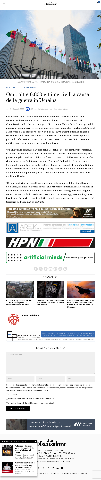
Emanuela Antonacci (40, 109)
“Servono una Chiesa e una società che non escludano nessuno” (25, 465)
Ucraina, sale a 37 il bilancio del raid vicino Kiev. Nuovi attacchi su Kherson (50, 302)
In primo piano (30, 88)
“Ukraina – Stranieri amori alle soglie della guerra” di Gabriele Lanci (24, 449)
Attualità (10, 88)
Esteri (19, 88)
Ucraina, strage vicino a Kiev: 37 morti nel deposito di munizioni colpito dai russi (19, 302)
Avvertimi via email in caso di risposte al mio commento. (31, 398)
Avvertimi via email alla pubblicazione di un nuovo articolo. (31, 403)
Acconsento (13, 394)
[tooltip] (36, 269)
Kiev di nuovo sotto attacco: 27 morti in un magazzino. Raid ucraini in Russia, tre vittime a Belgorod (80, 303)
